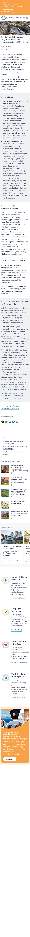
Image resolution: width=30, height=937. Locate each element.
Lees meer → (8, 11)
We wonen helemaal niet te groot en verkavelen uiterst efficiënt (19, 513)
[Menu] (27, 18)
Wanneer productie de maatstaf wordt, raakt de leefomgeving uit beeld (12, 550)
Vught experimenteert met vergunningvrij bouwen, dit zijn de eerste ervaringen (19, 491)
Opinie (6, 561)
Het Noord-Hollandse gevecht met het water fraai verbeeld (18, 503)
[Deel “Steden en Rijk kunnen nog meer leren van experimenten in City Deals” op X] (2, 422)
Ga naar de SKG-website (19, 662)
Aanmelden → (9, 759)
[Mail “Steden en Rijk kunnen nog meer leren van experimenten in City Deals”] (17, 422)
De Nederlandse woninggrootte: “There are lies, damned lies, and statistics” (19, 480)
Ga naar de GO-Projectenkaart (16, 630)
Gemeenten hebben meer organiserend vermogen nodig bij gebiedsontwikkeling (19, 468)
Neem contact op (17, 697)
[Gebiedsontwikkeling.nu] (12, 18)
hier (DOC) (9, 393)
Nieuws (4, 54)
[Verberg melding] (26, 7)
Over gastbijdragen (18, 598)
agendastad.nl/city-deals (10, 409)
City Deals (7, 212)
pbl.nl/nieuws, (14, 406)
